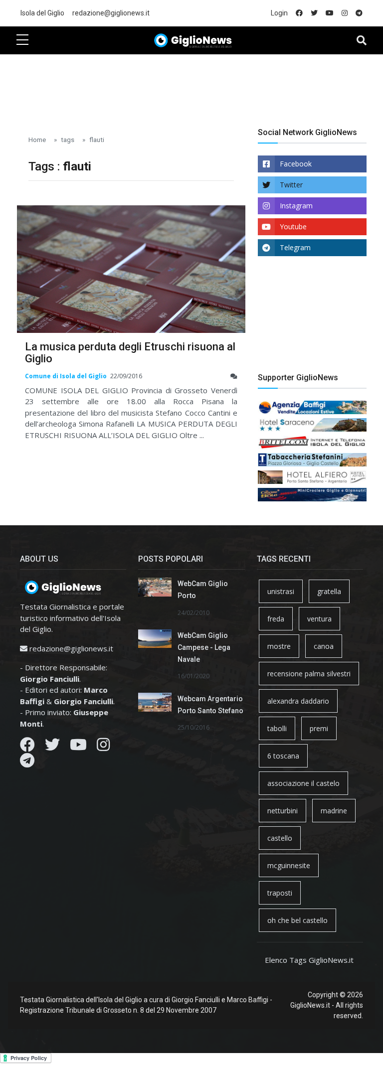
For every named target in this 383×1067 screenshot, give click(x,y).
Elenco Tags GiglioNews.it (309, 960)
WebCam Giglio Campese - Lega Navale (204, 647)
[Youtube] (78, 747)
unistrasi (280, 591)
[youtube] (330, 13)
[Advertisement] (198, 85)
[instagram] (345, 13)
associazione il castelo (303, 783)
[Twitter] (52, 747)
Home (37, 140)
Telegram (295, 247)
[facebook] (299, 13)
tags (67, 140)
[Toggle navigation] (362, 40)
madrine (334, 810)
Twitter (291, 184)
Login (279, 13)
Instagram (296, 205)
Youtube (293, 226)
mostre (279, 646)
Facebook (296, 163)
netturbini (282, 810)
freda (275, 618)
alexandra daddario (298, 701)
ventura (319, 618)
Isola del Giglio (42, 13)
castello (279, 838)
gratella (329, 591)
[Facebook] (27, 747)
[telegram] (359, 13)
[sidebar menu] (22, 40)
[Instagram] (103, 747)
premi (319, 728)
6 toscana (283, 756)
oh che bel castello (297, 920)
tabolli (277, 728)
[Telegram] (27, 763)
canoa (324, 646)
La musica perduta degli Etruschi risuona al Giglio (130, 352)
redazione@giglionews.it (111, 13)
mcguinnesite (288, 865)
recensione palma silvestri (309, 673)
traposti (279, 893)
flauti (96, 140)
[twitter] (314, 13)
